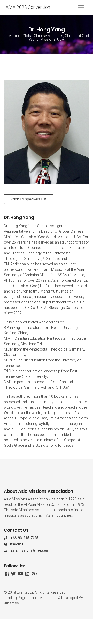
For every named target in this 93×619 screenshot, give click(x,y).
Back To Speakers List (29, 199)
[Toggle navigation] (81, 7)
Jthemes (11, 603)
